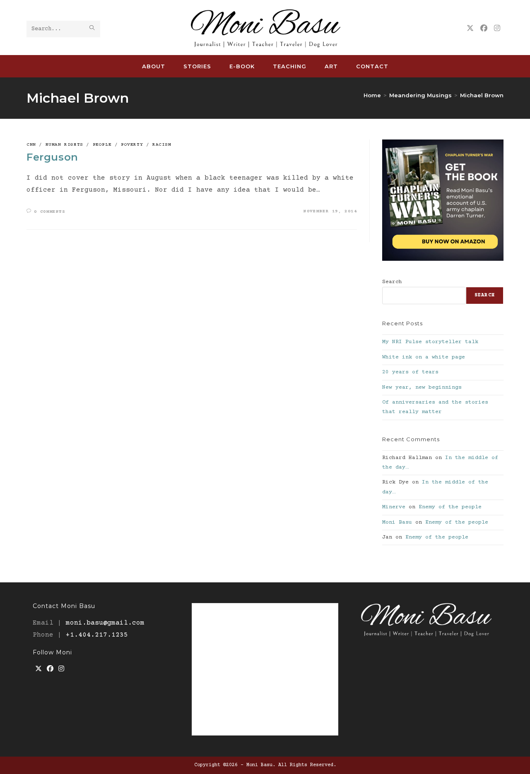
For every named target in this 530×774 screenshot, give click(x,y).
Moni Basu (397, 522)
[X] (38, 669)
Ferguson (52, 157)
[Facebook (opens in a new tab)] (484, 28)
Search (392, 282)
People (102, 144)
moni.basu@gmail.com (105, 623)
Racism (161, 144)
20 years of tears (410, 372)
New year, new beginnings (422, 387)
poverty (132, 144)
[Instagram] (61, 669)
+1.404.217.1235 (97, 635)
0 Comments (49, 211)
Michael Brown (482, 95)
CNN (31, 144)
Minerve (393, 507)
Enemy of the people (450, 507)
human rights (64, 144)
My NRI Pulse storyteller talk (430, 342)
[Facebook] (50, 669)
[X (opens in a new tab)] (470, 28)
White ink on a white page (423, 357)
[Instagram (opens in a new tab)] (497, 28)
